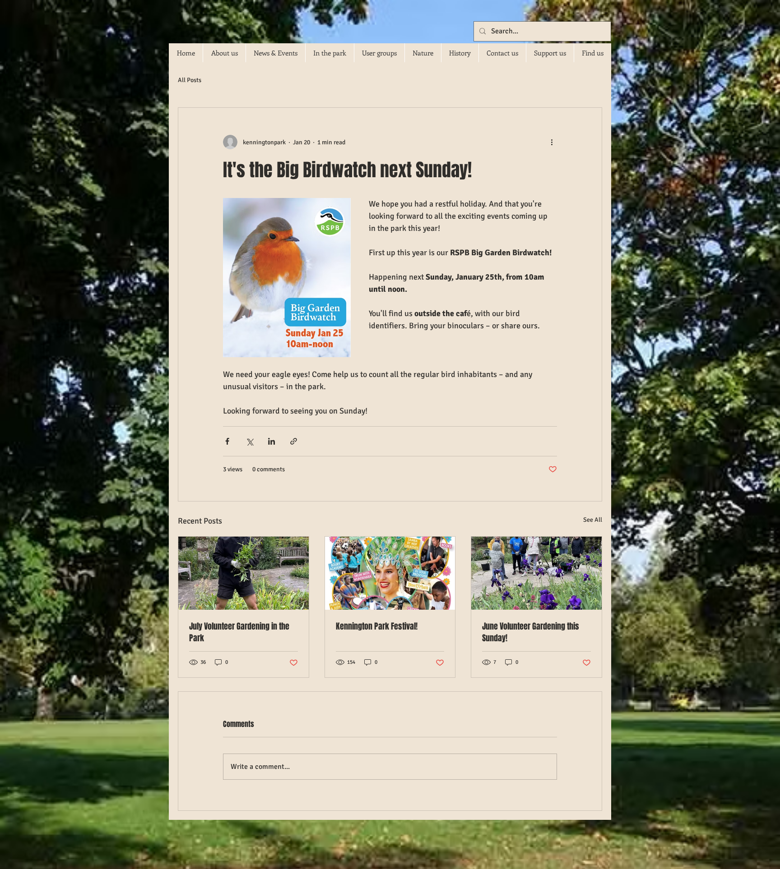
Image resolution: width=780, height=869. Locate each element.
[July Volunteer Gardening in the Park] (243, 573)
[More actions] (551, 142)
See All (592, 520)
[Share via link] (293, 441)
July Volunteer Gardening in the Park (239, 632)
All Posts (189, 80)
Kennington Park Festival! (377, 626)
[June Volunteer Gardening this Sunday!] (536, 573)
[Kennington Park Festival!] (390, 573)
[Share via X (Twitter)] (249, 441)
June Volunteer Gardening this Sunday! (530, 632)
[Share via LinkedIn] (271, 441)
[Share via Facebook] (227, 441)
